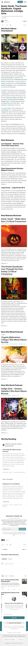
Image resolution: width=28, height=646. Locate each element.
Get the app (20, 639)
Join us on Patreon (17, 128)
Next (23, 549)
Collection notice (21, 636)
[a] (24, 581)
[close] (24, 597)
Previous (5, 549)
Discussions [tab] (11, 576)
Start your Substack (10, 639)
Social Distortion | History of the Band (10, 593)
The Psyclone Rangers (7, 77)
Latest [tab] (6, 576)
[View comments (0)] (7, 25)
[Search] (25, 576)
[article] (14, 584)
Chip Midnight (15, 344)
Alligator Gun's (5, 101)
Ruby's (15, 97)
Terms (15, 636)
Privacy (11, 636)
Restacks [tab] (10, 559)
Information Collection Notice (18, 627)
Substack (7, 643)
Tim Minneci (6, 344)
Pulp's (9, 108)
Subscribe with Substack (15, 623)
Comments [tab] (4, 559)
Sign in (25, 2)
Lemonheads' (5, 110)
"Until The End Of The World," (16, 99)
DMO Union (16, 124)
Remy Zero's (7, 103)
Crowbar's (4, 92)
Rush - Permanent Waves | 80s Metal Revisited (10, 580)
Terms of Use (21, 626)
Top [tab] (2, 576)
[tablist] (7, 559)
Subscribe (20, 2)
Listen (25, 21)
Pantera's (23, 92)
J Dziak (5, 20)
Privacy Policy (15, 628)
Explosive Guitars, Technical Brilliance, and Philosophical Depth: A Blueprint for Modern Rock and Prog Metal (10, 583)
